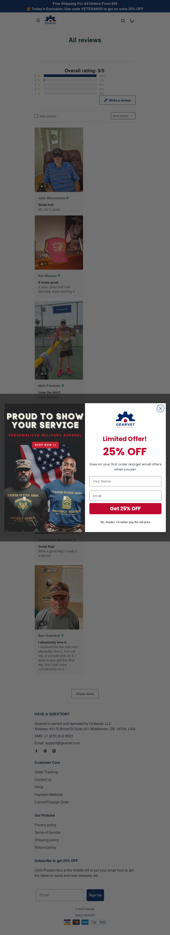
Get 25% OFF (125, 508)
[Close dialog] (160, 408)
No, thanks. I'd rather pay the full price (125, 522)
